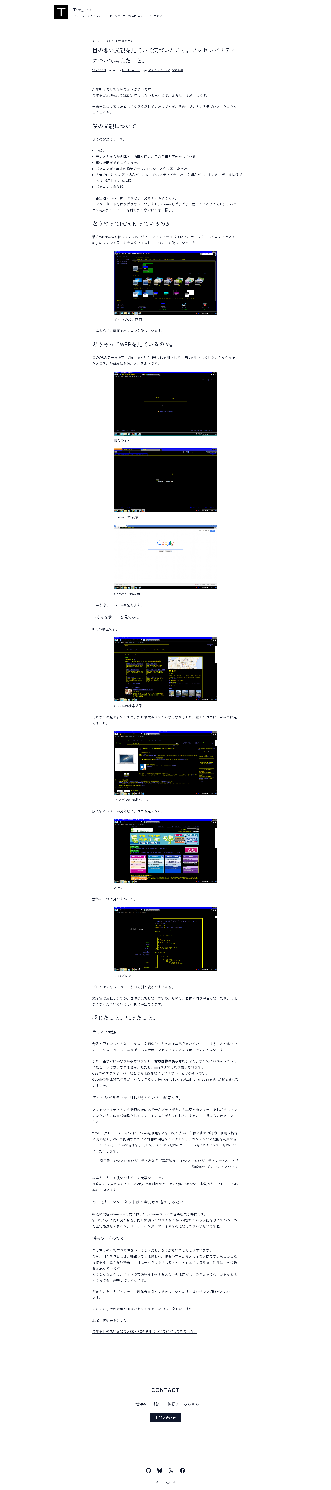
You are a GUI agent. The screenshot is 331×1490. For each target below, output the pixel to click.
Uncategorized (123, 40)
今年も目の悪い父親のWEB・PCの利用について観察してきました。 (144, 1331)
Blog (107, 40)
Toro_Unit (82, 9)
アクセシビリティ (159, 70)
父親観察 (177, 70)
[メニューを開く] (275, 7)
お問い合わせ (165, 1417)
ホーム (96, 40)
